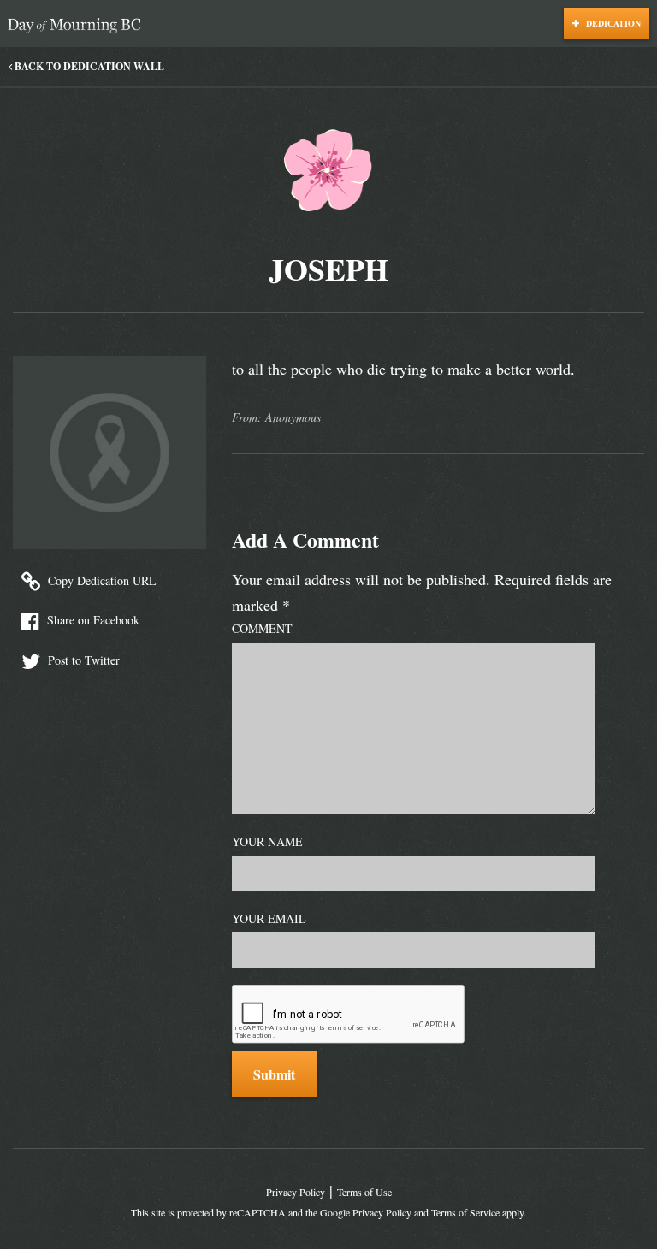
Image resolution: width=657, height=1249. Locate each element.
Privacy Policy (295, 1192)
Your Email (269, 918)
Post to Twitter (82, 660)
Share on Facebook (91, 620)
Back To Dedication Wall (88, 66)
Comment (262, 628)
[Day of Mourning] (79, 26)
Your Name (267, 841)
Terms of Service (465, 1212)
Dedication (612, 23)
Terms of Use (364, 1192)
